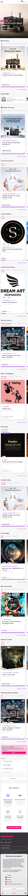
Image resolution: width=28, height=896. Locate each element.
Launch (13, 752)
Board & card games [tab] (6, 323)
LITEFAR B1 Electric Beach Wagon (12, 75)
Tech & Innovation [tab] (8, 43)
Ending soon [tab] (17, 483)
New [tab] (10, 429)
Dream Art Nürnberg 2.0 (9, 302)
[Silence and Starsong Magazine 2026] (13, 232)
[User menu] (24, 2)
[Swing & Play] (13, 392)
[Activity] (21, 1)
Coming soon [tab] (4, 429)
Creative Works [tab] (17, 43)
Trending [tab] (3, 483)
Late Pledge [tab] (23, 163)
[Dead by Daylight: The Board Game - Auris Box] (13, 339)
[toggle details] (24, 86)
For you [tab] (3, 163)
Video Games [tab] (21, 323)
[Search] (18, 2)
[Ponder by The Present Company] (13, 445)
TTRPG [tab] (14, 323)
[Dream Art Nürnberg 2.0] (13, 285)
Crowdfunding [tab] (15, 163)
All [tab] (1, 43)
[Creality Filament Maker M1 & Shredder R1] (13, 126)
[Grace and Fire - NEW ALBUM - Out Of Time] (13, 551)
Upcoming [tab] (8, 163)
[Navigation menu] (26, 1)
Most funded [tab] (10, 483)
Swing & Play (6, 408)
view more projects (21, 89)
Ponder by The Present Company (12, 462)
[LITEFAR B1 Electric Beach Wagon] (13, 58)
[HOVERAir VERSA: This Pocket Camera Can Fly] (13, 179)
